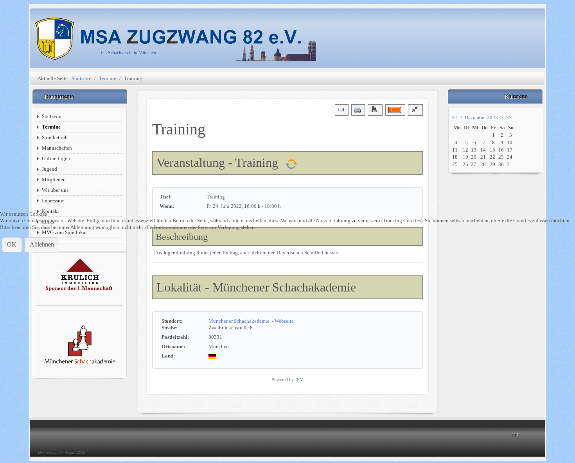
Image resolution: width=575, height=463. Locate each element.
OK (11, 244)
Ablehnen (42, 244)
